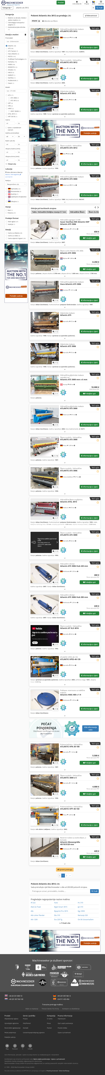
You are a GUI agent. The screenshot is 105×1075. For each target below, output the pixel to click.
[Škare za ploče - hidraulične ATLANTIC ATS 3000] (45, 447)
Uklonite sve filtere (51, 21)
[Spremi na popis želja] (97, 32)
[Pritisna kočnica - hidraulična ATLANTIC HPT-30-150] (45, 816)
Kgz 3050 (81, 911)
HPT (10, 103)
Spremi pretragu (65, 869)
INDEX (11, 64)
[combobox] (16, 184)
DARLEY (11, 75)
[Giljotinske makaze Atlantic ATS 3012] (45, 101)
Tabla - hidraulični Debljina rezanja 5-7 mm (49, 212)
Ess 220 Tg (58, 919)
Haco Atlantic (13, 54)
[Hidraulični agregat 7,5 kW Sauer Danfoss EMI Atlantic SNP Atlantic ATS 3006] (45, 229)
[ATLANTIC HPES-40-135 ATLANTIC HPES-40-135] (45, 666)
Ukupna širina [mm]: (12, 156)
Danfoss (12, 78)
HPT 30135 (12, 116)
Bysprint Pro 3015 (61, 911)
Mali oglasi (13, 222)
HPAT (11, 108)
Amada (12, 70)
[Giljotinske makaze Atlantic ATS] (45, 322)
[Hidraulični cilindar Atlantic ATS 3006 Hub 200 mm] (45, 604)
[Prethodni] (32, 38)
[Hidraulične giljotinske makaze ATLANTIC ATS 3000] (45, 186)
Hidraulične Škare (77, 212)
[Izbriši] (93, 8)
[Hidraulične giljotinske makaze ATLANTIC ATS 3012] (45, 38)
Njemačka (15, 189)
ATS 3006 (15, 98)
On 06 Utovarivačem (86, 919)
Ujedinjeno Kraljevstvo (17, 198)
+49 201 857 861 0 (64, 996)
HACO (11, 72)
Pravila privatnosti (52, 1071)
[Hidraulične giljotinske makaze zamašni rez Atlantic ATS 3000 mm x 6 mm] (45, 384)
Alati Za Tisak (36, 907)
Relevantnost (91, 15)
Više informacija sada (90, 728)
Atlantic (12, 46)
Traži (100, 8)
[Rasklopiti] (64, 54)
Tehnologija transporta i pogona (16, 24)
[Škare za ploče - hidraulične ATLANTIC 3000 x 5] (45, 785)
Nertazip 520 (83, 915)
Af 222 (33, 903)
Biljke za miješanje (32, 1009)
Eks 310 (57, 915)
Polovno (12, 213)
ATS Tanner (13, 51)
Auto (56, 903)
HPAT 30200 (16, 111)
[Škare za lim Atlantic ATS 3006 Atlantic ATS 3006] (45, 260)
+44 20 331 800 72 (15, 996)
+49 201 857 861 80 (16, 999)
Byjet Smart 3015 (60, 907)
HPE (10, 106)
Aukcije (11, 224)
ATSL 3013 (12, 114)
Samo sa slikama (15, 233)
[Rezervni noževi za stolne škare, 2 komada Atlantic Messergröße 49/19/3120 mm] (45, 847)
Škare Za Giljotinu (96, 212)
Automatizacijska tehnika (16, 28)
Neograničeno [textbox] (13, 184)
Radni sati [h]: (10, 141)
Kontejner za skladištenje (71, 1009)
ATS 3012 (15, 100)
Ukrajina (15, 201)
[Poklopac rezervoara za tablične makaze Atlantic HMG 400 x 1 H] (45, 700)
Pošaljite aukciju (90, 133)
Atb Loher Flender (38, 915)
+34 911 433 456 (63, 999)
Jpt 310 (80, 907)
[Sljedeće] (57, 38)
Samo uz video (14, 236)
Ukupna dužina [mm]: (12, 149)
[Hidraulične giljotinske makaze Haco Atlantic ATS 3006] (45, 291)
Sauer (11, 83)
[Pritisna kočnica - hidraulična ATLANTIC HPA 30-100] (45, 754)
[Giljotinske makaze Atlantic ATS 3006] (45, 353)
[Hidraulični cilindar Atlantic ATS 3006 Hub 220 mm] (45, 573)
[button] (101, 3)
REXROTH (12, 67)
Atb (32, 911)
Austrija (14, 194)
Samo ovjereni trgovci (17, 238)
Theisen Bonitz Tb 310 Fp (50, 1009)
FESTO (12, 56)
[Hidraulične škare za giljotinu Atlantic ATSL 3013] (45, 509)
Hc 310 (80, 903)
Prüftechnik (13, 80)
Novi (10, 210)
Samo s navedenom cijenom (14, 129)
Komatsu (12, 62)
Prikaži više (65, 923)
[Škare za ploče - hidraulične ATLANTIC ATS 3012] (45, 69)
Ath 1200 (34, 919)
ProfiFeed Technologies (17, 59)
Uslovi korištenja (64, 1071)
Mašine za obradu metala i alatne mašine (17, 19)
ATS (10, 48)
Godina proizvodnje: (12, 133)
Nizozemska (16, 191)
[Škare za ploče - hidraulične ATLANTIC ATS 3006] (45, 478)
